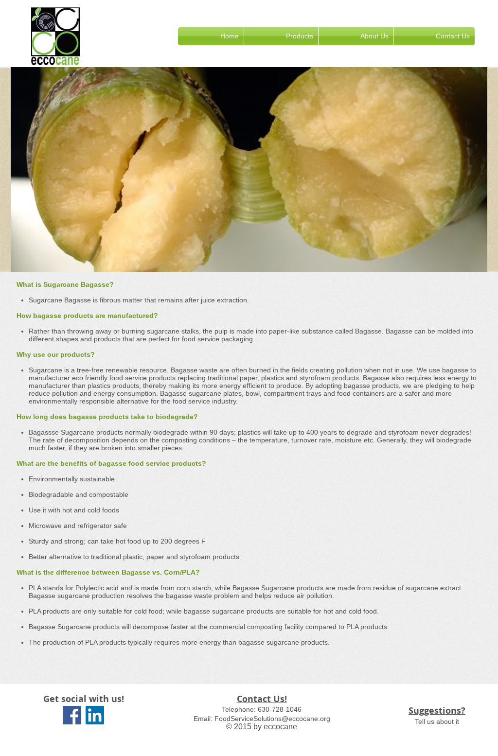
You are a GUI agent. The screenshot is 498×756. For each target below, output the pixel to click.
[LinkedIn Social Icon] (95, 715)
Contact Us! (262, 699)
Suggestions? (437, 710)
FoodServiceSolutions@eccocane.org (272, 718)
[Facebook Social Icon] (72, 715)
